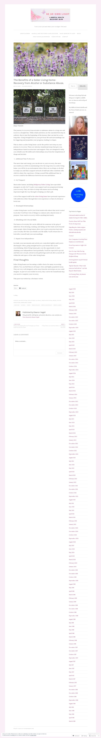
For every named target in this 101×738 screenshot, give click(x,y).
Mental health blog (47, 305)
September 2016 (73, 700)
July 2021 (71, 503)
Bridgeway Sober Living (42, 184)
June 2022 (71, 464)
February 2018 (73, 640)
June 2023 (72, 422)
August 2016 (72, 703)
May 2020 (71, 552)
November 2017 (73, 651)
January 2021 (72, 524)
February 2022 (73, 478)
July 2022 (71, 461)
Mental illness (57, 305)
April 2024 (72, 387)
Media (79, 33)
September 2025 (73, 327)
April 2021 (71, 514)
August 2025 (72, 331)
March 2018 (72, 637)
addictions (31, 300)
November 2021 (73, 489)
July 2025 (71, 334)
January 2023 (72, 440)
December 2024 (73, 359)
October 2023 (73, 408)
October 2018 (72, 612)
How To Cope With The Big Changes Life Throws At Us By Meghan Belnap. (77, 254)
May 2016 (71, 714)
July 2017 (71, 665)
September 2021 (73, 496)
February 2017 (73, 682)
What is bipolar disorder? (41, 36)
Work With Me (56, 36)
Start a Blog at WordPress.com (24, 728)
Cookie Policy (33, 735)
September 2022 (73, 454)
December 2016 (73, 689)
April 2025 (71, 345)
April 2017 (71, 675)
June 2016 (71, 710)
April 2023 (72, 429)
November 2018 (73, 609)
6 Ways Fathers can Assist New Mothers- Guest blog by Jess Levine (53, 326)
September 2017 (73, 658)
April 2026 (72, 303)
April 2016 (71, 717)
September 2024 (73, 370)
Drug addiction (47, 300)
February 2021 (73, 521)
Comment (59, 353)
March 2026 (72, 306)
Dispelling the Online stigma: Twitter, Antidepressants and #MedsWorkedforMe (77, 230)
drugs (54, 300)
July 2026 (71, 292)
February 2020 (73, 563)
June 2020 (72, 549)
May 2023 (71, 426)
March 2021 (72, 517)
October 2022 (73, 450)
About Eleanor (25, 33)
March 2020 (72, 559)
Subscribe (83, 86)
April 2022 (71, 471)
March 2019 (72, 594)
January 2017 (72, 686)
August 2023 (72, 415)
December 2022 (73, 443)
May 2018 (71, 630)
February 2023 (73, 436)
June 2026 (72, 296)
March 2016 (72, 721)
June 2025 (71, 338)
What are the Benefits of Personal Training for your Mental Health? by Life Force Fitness (26, 326)
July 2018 (71, 623)
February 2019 (73, 598)
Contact (65, 36)
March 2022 (72, 475)
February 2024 (73, 394)
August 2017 (72, 661)
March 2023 (72, 433)
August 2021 (72, 500)
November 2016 (73, 693)
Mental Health (36, 305)
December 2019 (73, 570)
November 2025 (73, 320)
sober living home (41, 196)
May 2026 (71, 299)
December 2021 (73, 486)
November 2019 (73, 573)
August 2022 (72, 457)
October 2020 (73, 535)
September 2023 (73, 412)
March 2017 (72, 679)
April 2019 (71, 591)
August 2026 (72, 289)
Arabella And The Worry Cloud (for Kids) (45, 33)
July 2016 (71, 707)
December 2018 (73, 605)
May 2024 (71, 384)
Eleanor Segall (27, 86)
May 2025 (71, 341)
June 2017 (71, 668)
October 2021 (72, 493)
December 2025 (73, 317)
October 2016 (72, 696)
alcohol (38, 300)
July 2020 (71, 545)
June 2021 (71, 507)
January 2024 (72, 398)
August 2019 (72, 584)
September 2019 (73, 580)
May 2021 (71, 510)
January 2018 (72, 644)
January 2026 (72, 313)
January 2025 (72, 355)
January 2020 (72, 566)
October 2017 (72, 654)
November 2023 (73, 405)
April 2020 (72, 556)
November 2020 (73, 531)
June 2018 (71, 626)
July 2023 (71, 419)
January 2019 (72, 601)
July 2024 (71, 377)
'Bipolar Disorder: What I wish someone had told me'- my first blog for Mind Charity (78, 268)
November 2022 (73, 447)
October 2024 (73, 366)
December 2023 (73, 401)
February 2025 (73, 352)
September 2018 (73, 615)
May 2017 (71, 672)
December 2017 (73, 647)
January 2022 (72, 482)
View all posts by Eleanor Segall (31, 317)
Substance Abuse (26, 302)
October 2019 (72, 577)
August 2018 (72, 619)
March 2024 (72, 391)
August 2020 (72, 542)
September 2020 (73, 538)
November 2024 (73, 362)
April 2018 (71, 633)
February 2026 (73, 310)
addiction (23, 300)
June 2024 (72, 380)
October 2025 (73, 324)
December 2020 (73, 528)
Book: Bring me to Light (67, 33)
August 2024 (72, 373)
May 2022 (71, 468)
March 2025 (72, 348)
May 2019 (71, 587)
